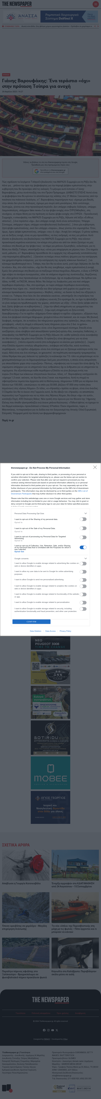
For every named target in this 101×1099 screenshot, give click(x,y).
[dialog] (50, 549)
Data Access (50, 631)
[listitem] (50, 513)
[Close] (95, 468)
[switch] (83, 519)
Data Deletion (35, 631)
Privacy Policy (65, 631)
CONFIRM (31, 622)
